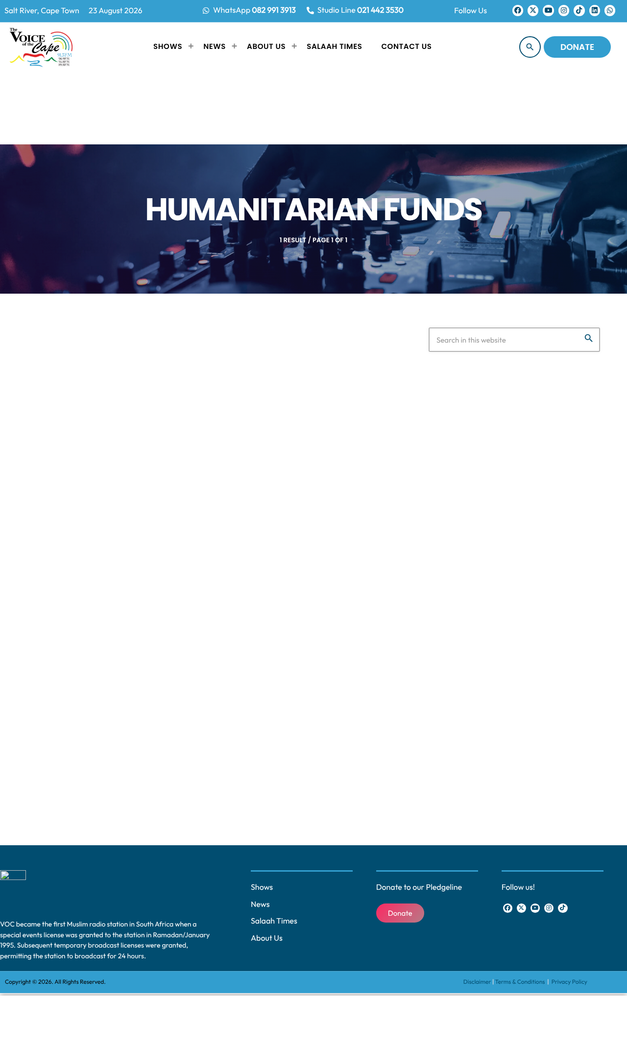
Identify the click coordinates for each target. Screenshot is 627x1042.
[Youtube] (548, 10)
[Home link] (41, 47)
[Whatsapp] (609, 10)
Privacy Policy (569, 982)
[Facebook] (517, 10)
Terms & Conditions (520, 982)
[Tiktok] (579, 10)
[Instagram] (563, 10)
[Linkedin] (594, 10)
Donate (577, 47)
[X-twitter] (533, 10)
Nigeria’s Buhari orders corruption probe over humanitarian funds (200, 650)
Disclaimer (477, 982)
